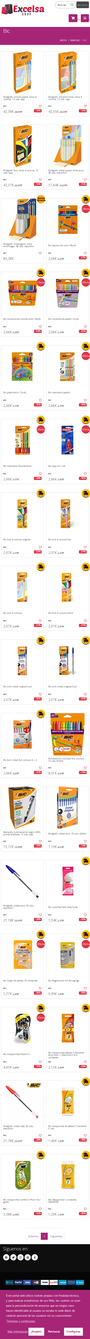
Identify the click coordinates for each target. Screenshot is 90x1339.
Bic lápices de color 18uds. (62, 245)
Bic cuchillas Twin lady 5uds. (63, 907)
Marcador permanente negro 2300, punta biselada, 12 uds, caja (22, 833)
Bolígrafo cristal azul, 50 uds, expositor (18, 907)
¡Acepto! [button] (36, 1331)
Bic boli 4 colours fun (59, 539)
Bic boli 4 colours (12, 613)
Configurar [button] (73, 1331)
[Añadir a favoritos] (40, 106)
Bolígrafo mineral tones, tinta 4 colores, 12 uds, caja (65, 98)
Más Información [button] (18, 1331)
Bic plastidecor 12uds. (15, 392)
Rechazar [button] (54, 1331)
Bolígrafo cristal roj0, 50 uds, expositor (18, 1127)
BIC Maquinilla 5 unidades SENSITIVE (62, 1201)
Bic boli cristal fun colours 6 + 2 (20, 760)
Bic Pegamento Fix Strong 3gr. (64, 981)
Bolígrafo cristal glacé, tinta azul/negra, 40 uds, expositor (18, 245)
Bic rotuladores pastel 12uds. (63, 319)
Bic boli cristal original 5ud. (17, 686)
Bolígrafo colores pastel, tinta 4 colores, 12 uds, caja (19, 98)
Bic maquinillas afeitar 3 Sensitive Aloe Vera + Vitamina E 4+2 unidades (66, 1055)
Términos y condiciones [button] (20, 1321)
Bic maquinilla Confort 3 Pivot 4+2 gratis (21, 1201)
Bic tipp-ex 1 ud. (57, 466)
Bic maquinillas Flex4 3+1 (16, 1054)
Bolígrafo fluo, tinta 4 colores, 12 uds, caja (20, 171)
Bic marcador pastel (59, 392)
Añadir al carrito (24, 119)
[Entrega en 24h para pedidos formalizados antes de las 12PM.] (86, 199)
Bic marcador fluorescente (17, 466)
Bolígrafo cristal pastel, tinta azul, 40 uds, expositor (66, 171)
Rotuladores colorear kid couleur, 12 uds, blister (66, 760)
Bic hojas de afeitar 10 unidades (20, 981)
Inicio (63, 40)
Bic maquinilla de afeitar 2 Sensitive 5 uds (67, 1127)
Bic (4, 106)
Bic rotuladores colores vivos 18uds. (22, 319)
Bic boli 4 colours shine (60, 613)
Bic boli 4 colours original (16, 539)
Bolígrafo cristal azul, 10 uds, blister (67, 834)
